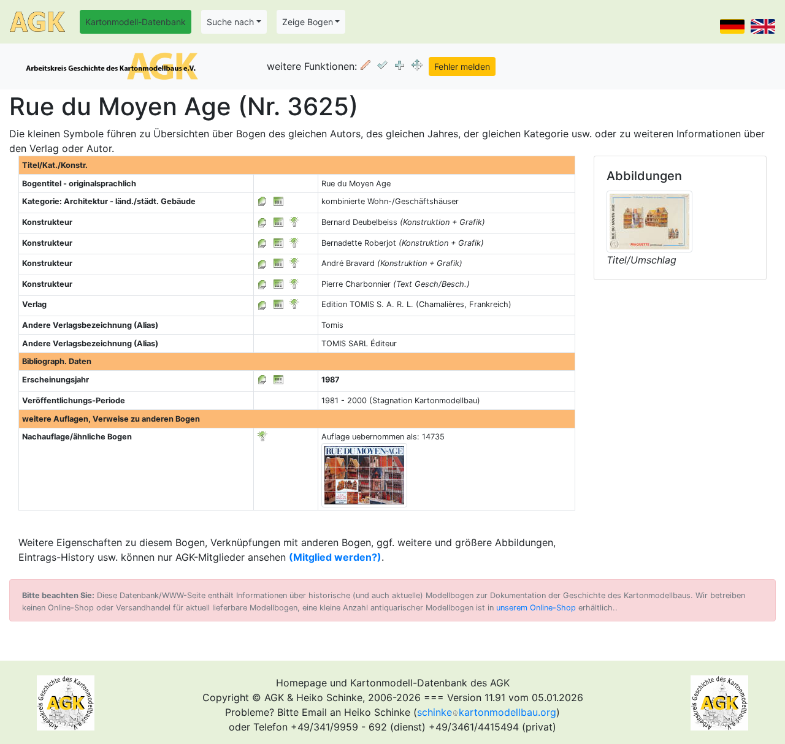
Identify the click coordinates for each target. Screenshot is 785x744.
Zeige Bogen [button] (307, 22)
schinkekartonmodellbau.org (486, 712)
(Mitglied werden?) (335, 557)
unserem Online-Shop (536, 607)
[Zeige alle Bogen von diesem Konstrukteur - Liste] (262, 222)
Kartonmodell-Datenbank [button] (135, 22)
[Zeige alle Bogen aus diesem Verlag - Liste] (262, 304)
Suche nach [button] (230, 22)
